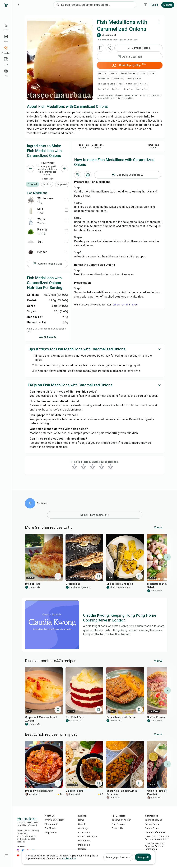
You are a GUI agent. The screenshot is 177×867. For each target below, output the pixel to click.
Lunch (142, 73)
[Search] (57, 5)
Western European (128, 73)
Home (81, 820)
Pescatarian (118, 79)
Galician (102, 73)
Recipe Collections (87, 836)
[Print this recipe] (87, 174)
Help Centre (51, 832)
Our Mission (51, 828)
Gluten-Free (131, 84)
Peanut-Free (103, 89)
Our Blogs (83, 828)
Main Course (103, 79)
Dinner (152, 73)
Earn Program (118, 824)
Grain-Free (128, 89)
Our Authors (84, 841)
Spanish (113, 73)
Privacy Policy (152, 824)
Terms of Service (153, 820)
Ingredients (84, 845)
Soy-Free (115, 89)
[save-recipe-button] (100, 48)
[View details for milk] (31, 210)
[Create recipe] (145, 4)
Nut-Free (143, 84)
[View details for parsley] (31, 231)
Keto (120, 84)
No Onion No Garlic (106, 84)
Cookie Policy (152, 828)
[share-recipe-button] (109, 47)
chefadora (27, 818)
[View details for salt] (31, 242)
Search (81, 824)
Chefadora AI (51, 824)
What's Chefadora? (54, 820)
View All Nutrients (47, 337)
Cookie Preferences (155, 832)
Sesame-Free (142, 89)
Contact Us (117, 828)
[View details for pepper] (31, 252)
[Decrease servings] (30, 168)
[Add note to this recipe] (77, 174)
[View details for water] (31, 221)
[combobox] (98, 5)
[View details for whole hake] (31, 200)
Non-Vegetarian (134, 79)
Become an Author (121, 820)
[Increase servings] (64, 168)
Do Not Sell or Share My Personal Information (157, 838)
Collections (84, 832)
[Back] (18, 4)
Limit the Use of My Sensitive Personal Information (155, 846)
